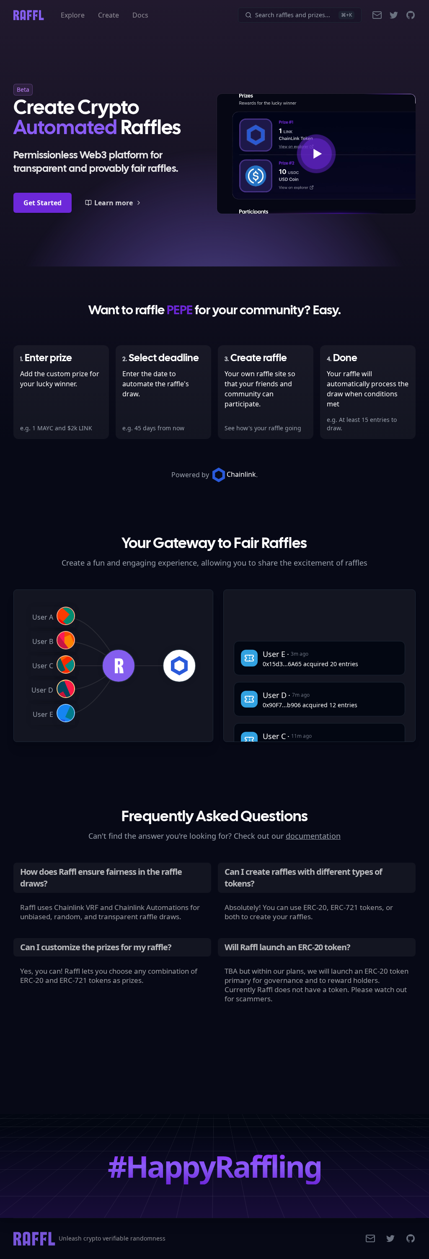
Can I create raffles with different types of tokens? (303, 877)
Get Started (42, 202)
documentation (313, 836)
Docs (140, 15)
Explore (73, 15)
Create (108, 15)
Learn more (113, 202)
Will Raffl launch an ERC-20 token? (287, 947)
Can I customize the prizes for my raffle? (95, 947)
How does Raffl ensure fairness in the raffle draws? (101, 877)
